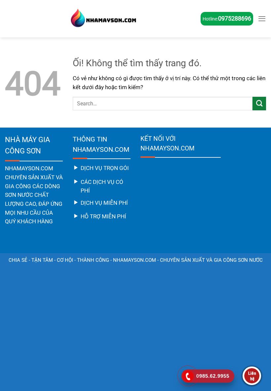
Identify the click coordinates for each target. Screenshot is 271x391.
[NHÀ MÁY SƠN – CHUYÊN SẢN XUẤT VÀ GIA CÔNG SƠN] (103, 18)
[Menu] (262, 18)
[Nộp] (259, 103)
